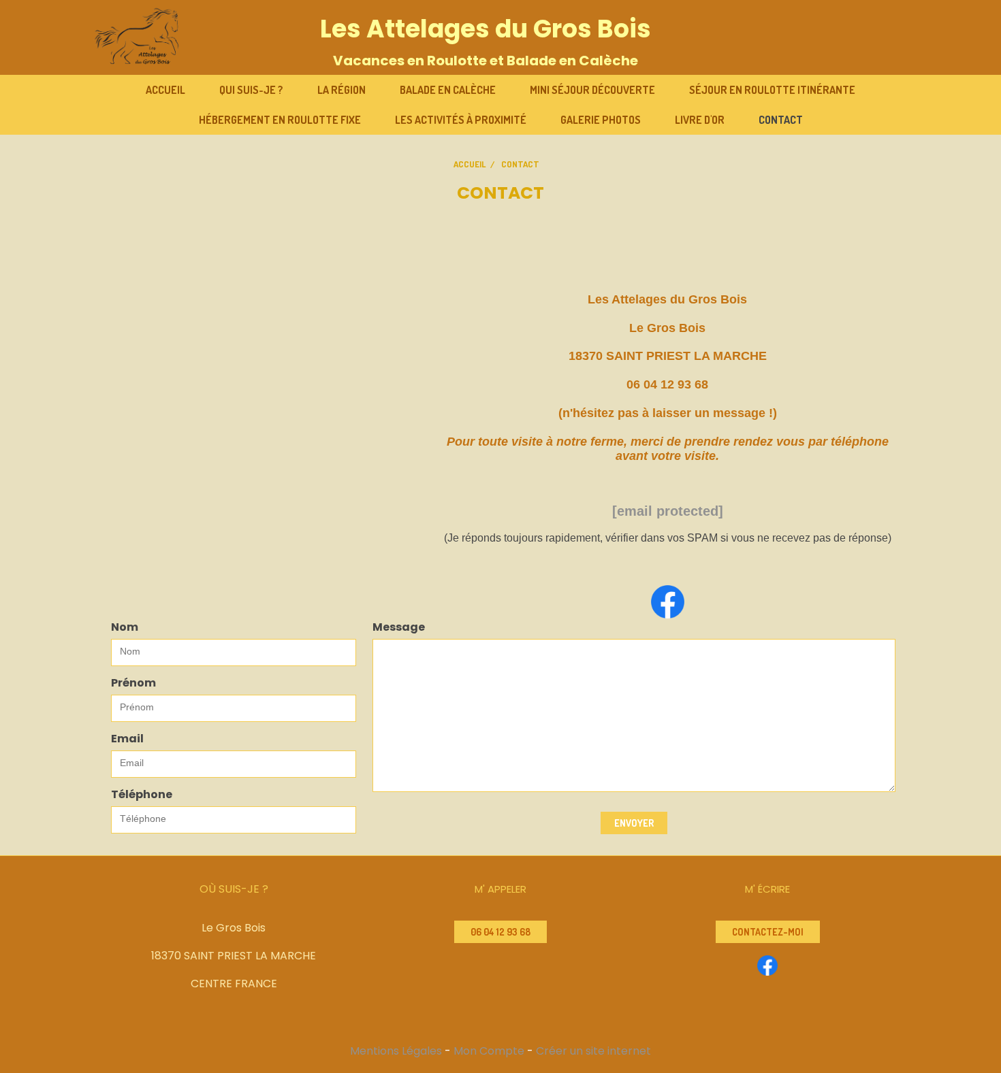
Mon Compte (489, 1051)
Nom (124, 627)
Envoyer (634, 823)
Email (127, 738)
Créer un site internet (593, 1051)
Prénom (133, 683)
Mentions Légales (396, 1051)
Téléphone (141, 794)
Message (398, 627)
